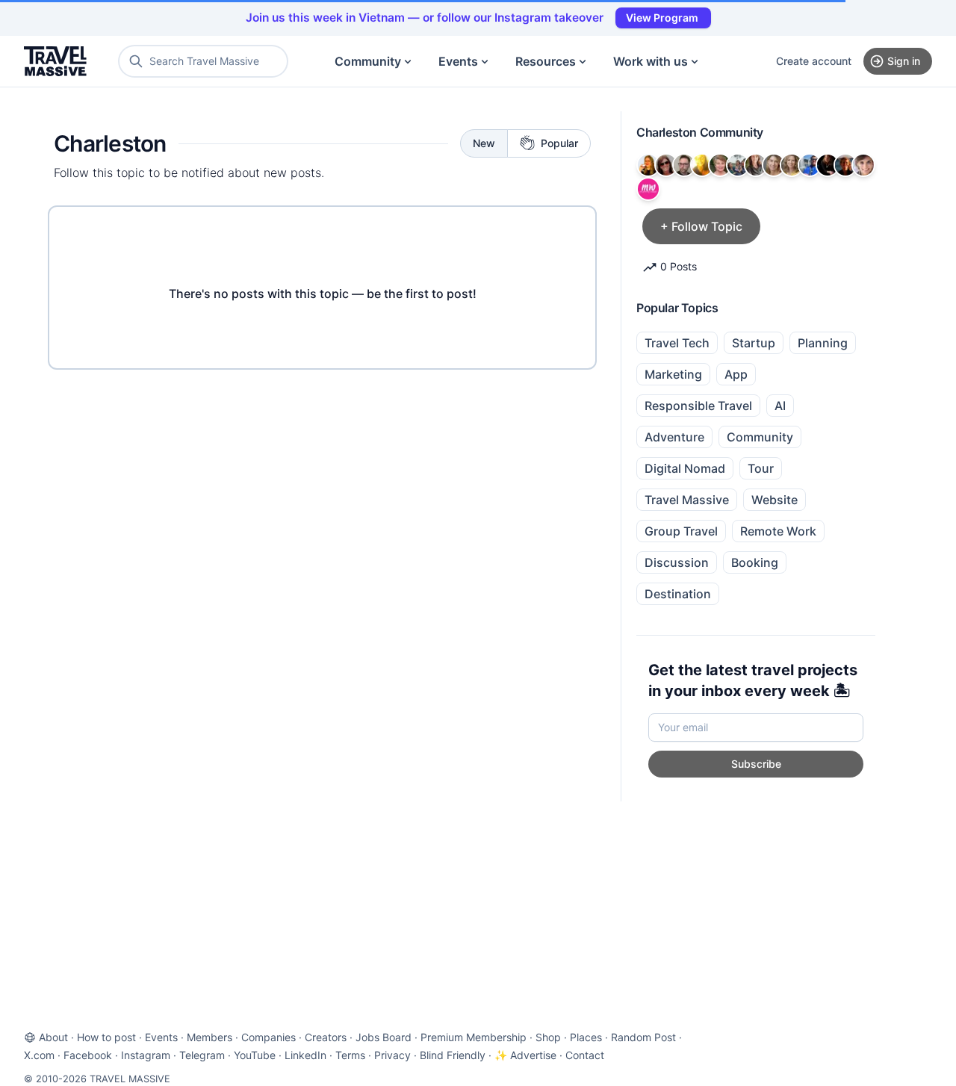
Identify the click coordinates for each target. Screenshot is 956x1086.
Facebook (87, 1055)
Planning (823, 342)
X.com (39, 1055)
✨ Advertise (525, 1055)
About (53, 1037)
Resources (545, 61)
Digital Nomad (685, 468)
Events (458, 61)
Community (368, 61)
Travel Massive (687, 499)
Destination (678, 593)
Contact (584, 1055)
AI (780, 405)
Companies (268, 1037)
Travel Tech (677, 342)
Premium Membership (473, 1037)
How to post (106, 1037)
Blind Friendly (452, 1055)
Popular (559, 143)
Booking (754, 562)
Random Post (643, 1037)
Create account (813, 61)
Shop (548, 1037)
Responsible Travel (698, 405)
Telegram (202, 1055)
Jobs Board (384, 1037)
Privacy (392, 1055)
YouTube (255, 1055)
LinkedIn (305, 1055)
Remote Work (778, 531)
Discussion (677, 562)
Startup (753, 342)
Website (774, 499)
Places (586, 1037)
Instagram (145, 1055)
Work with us (650, 61)
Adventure (674, 436)
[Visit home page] (55, 61)
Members (209, 1037)
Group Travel (681, 531)
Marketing (673, 374)
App (736, 374)
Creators (326, 1037)
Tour (761, 468)
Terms (350, 1055)
